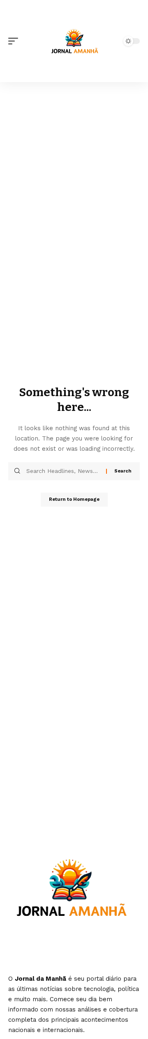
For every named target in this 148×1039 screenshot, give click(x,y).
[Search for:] (63, 471)
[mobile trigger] (15, 41)
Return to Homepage (74, 499)
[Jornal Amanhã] (74, 41)
